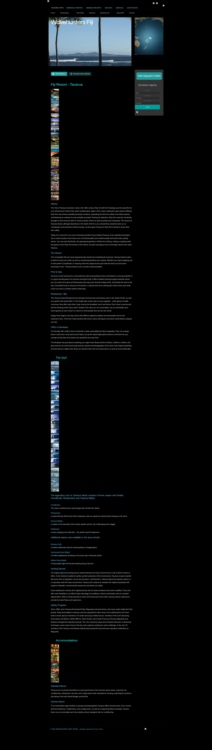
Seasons (92, 13)
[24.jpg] (55, 198)
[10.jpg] (55, 135)
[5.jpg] (55, 110)
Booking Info (104, 13)
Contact (132, 13)
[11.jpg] (55, 139)
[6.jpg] (55, 115)
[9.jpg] (55, 130)
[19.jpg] (55, 178)
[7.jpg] (55, 120)
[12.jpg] (55, 144)
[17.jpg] (55, 169)
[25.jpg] (55, 479)
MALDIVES (108, 8)
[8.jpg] (55, 125)
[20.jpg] (55, 183)
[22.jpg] (55, 188)
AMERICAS (119, 8)
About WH (120, 13)
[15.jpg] (55, 159)
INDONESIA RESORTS (93, 8)
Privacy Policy (98, 729)
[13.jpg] (55, 149)
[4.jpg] (55, 106)
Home (53, 13)
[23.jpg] (55, 193)
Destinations (64, 13)
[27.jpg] (55, 489)
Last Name (147, 101)
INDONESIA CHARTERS (74, 8)
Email (148, 90)
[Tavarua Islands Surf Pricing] (80, 74)
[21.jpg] (55, 460)
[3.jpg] (55, 101)
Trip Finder (80, 13)
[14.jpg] (55, 154)
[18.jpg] (55, 173)
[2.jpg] (55, 96)
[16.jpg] (55, 164)
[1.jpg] (55, 91)
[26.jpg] (55, 484)
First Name (147, 95)
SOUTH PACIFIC (132, 8)
